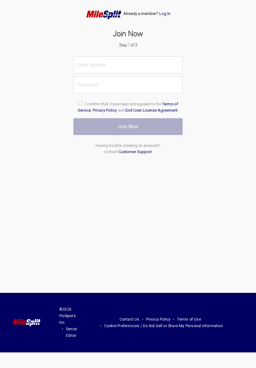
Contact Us (130, 319)
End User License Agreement (152, 110)
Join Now (128, 126)
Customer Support (135, 151)
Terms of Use (189, 319)
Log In (164, 13)
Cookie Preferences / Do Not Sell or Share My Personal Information (163, 326)
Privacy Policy (105, 110)
